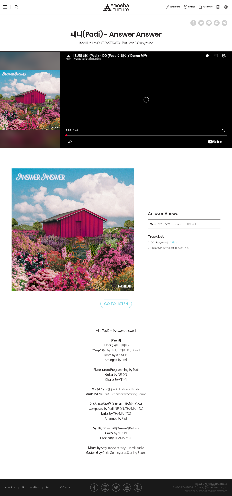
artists (191, 6)
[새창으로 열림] (193, 23)
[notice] (218, 6)
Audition (34, 487)
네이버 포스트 (138, 487)
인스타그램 (105, 487)
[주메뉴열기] (5, 7)
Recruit (49, 487)
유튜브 (127, 487)
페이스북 (94, 487)
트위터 (116, 487)
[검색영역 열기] (16, 7)
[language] (226, 6)
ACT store (207, 6)
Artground (175, 6)
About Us (10, 487)
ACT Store (64, 487)
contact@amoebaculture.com (212, 487)
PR (23, 487)
